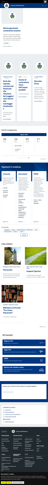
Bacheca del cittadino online (14, 367)
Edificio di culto (16, 266)
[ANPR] (41, 360)
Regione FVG (8, 341)
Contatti (3, 454)
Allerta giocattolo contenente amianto (11, 29)
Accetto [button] (3, 482)
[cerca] (45, 5)
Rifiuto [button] (8, 482)
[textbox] (23, 392)
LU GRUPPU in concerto (18, 149)
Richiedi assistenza (9, 412)
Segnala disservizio (9, 422)
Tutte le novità (7, 46)
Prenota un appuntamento (40, 457)
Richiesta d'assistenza (29, 457)
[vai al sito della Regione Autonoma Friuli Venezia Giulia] (3, 1)
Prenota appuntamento (10, 416)
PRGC (36, 173)
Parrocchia (7, 269)
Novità (38, 435)
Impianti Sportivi (33, 271)
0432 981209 (12, 414)
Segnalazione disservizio (29, 462)
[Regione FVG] (41, 343)
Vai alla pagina (7, 119)
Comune (6, 173)
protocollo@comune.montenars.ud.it (9, 466)
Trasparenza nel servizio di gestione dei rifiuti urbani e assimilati (29, 465)
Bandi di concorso (16, 460)
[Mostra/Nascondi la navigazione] (2, 5)
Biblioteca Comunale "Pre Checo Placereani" (12, 310)
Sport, (27, 266)
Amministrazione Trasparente (17, 455)
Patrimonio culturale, (8, 266)
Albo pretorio (15, 461)
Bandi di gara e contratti (18, 458)
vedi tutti (24, 235)
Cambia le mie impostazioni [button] (17, 482)
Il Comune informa (38, 76)
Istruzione (22, 173)
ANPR (6, 358)
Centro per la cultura (13, 304)
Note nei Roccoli (18, 145)
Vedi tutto (43, 159)
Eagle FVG (7, 349)
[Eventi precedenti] (3, 134)
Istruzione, (5, 304)
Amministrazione (5, 435)
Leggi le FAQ (8, 410)
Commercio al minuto (7, 76)
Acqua (20, 76)
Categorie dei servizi (17, 435)
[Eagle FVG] (41, 351)
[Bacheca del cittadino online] (41, 370)
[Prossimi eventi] (45, 134)
